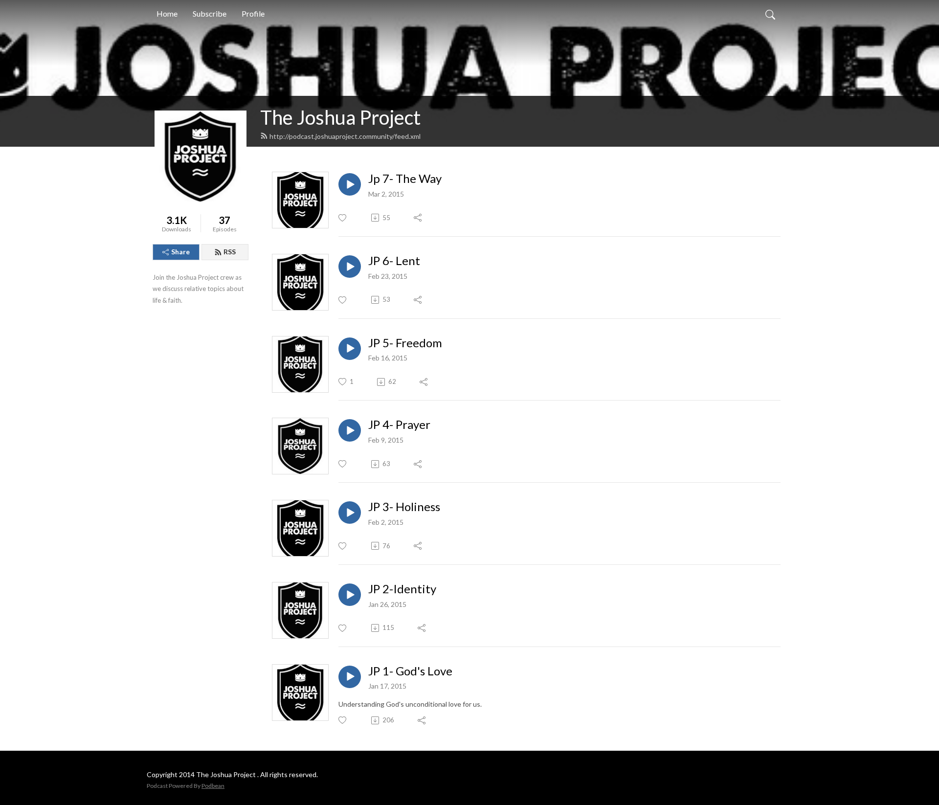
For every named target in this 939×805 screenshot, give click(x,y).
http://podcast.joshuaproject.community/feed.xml (345, 136)
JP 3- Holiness (404, 507)
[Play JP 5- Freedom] (349, 348)
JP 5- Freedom (405, 343)
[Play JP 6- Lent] (349, 266)
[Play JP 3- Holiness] (349, 512)
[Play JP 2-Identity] (349, 594)
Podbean (212, 785)
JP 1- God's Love (410, 671)
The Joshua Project (340, 117)
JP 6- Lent (394, 261)
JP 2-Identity (402, 589)
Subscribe (209, 13)
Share (180, 251)
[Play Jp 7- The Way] (349, 184)
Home (167, 13)
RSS (230, 251)
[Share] (418, 218)
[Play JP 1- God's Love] (349, 677)
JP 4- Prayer (399, 424)
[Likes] (343, 218)
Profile (253, 13)
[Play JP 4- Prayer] (349, 430)
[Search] (770, 13)
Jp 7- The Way (405, 178)
